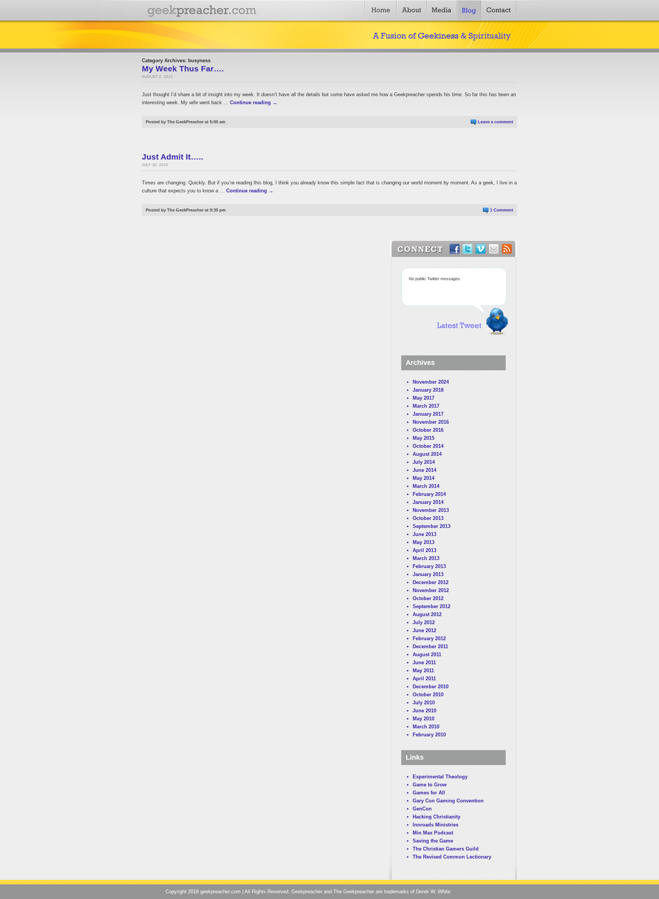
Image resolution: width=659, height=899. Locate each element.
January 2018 (428, 390)
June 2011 (424, 662)
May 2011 (423, 670)
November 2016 (431, 422)
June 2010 (424, 710)
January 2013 (428, 574)
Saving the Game (433, 841)
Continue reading (253, 102)
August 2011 (427, 654)
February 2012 (429, 638)
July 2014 (424, 462)
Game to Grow (430, 785)
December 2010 (430, 686)
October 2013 (428, 518)
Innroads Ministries (435, 825)
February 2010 (429, 735)
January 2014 (428, 502)
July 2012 (424, 622)
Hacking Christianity (436, 817)
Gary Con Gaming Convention (448, 801)
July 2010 (424, 702)
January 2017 (428, 414)
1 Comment (501, 210)
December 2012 (430, 582)
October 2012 (428, 598)
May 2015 (423, 438)
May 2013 (423, 542)
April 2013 (424, 550)
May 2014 (423, 478)
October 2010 (428, 694)
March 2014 (426, 486)
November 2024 (431, 382)
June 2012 (424, 630)
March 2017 (426, 406)
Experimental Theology (440, 777)
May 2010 (423, 718)
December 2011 (430, 646)
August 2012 (427, 614)
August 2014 (427, 454)
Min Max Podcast (433, 833)
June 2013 (424, 534)
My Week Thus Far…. (183, 68)
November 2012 (431, 590)
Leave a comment (495, 121)
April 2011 (424, 678)
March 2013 (426, 558)
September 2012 (431, 606)
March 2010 (426, 727)
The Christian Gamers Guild (446, 849)
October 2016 (428, 430)
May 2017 (423, 398)
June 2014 (424, 470)
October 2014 (428, 446)
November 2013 (431, 510)
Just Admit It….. (172, 156)
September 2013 (431, 526)
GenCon (422, 809)
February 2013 (429, 566)
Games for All (429, 793)
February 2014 (429, 494)
